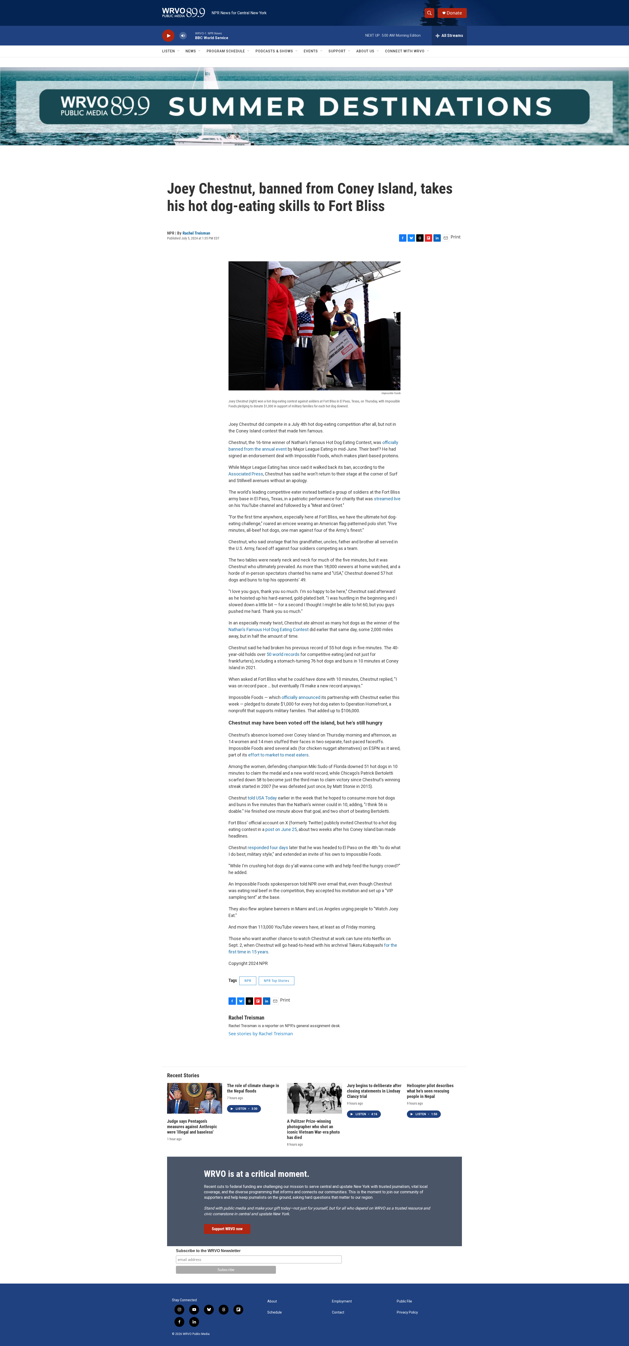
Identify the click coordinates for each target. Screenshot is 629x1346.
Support (337, 51)
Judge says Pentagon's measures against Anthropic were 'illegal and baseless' (192, 1127)
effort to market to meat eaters (278, 754)
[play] (168, 36)
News (191, 51)
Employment (342, 1301)
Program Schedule (226, 51)
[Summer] (314, 106)
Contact (338, 1312)
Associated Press (246, 473)
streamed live (387, 498)
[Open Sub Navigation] (179, 51)
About (272, 1301)
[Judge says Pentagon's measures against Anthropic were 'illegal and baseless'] (194, 1098)
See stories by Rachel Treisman (261, 1033)
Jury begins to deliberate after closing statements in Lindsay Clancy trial (374, 1091)
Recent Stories (183, 1075)
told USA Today (262, 797)
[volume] (183, 35)
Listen (168, 51)
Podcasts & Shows (274, 51)
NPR (247, 981)
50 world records (283, 654)
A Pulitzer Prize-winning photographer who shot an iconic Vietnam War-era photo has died (313, 1129)
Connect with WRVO (405, 51)
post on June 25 (281, 829)
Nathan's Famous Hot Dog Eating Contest (269, 629)
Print (456, 237)
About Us (365, 51)
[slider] (191, 35)
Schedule (274, 1312)
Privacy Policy (407, 1312)
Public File (404, 1301)
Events (311, 51)
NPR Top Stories (276, 981)
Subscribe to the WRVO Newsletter (208, 1251)
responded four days (268, 847)
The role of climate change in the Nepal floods (253, 1088)
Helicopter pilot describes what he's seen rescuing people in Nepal (430, 1091)
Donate (454, 12)
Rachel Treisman (196, 233)
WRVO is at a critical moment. (256, 1174)
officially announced (301, 697)
